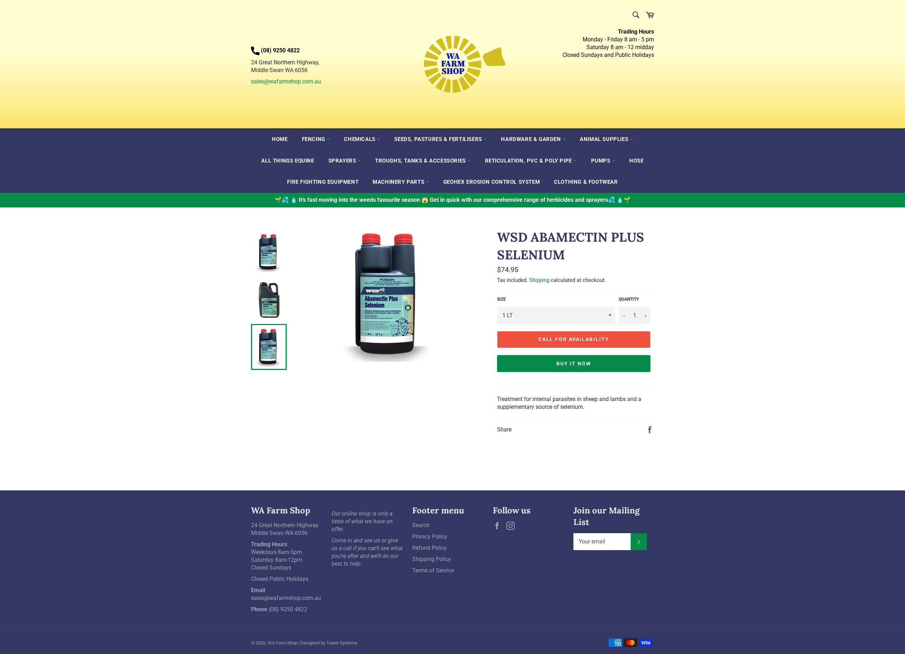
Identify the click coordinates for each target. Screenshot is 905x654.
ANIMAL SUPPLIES (605, 139)
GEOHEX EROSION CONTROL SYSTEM (491, 182)
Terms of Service (433, 570)
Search (421, 525)
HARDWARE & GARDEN (531, 139)
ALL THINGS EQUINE (287, 161)
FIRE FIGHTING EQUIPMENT (322, 182)
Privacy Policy (429, 536)
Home (279, 139)
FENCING (314, 139)
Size (501, 299)
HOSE (636, 161)
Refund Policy (429, 547)
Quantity (629, 299)
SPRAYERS (343, 161)
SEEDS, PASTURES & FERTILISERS (439, 139)
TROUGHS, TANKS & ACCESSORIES (421, 161)
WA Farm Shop (282, 643)
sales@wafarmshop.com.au (286, 81)
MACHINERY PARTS (399, 182)
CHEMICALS (360, 139)
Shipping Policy (431, 559)
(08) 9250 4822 (288, 609)
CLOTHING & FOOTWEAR (586, 182)
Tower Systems (341, 643)
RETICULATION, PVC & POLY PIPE (529, 161)
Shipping (539, 280)
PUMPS (601, 161)
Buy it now (573, 363)
